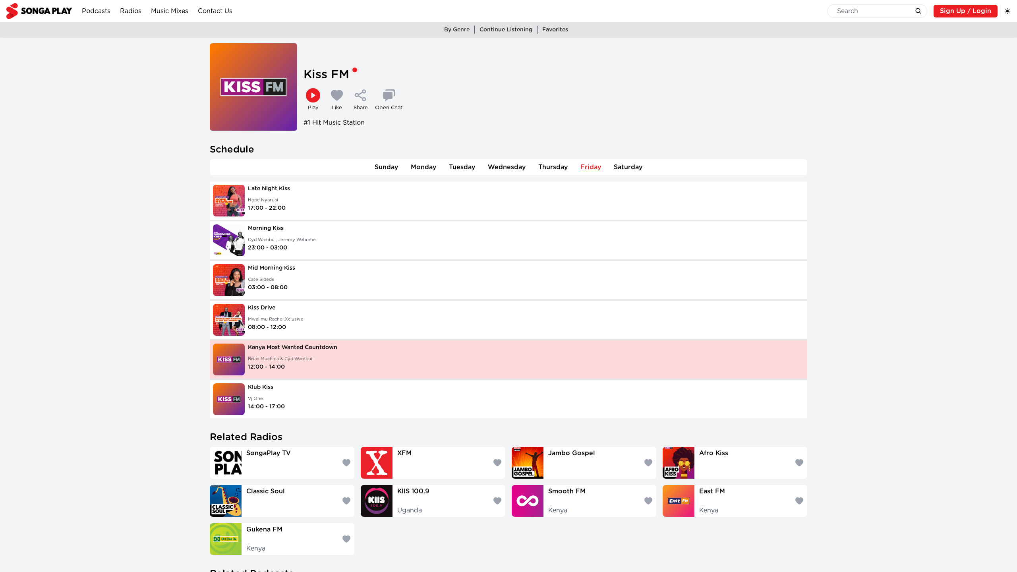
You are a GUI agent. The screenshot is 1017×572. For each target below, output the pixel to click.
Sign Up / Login (965, 11)
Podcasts (96, 11)
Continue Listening (505, 30)
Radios (130, 11)
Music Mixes (169, 11)
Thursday (553, 167)
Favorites (555, 30)
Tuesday (462, 167)
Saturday (628, 167)
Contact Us (215, 11)
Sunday (386, 167)
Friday (590, 167)
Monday (423, 167)
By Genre (457, 30)
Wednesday (507, 167)
